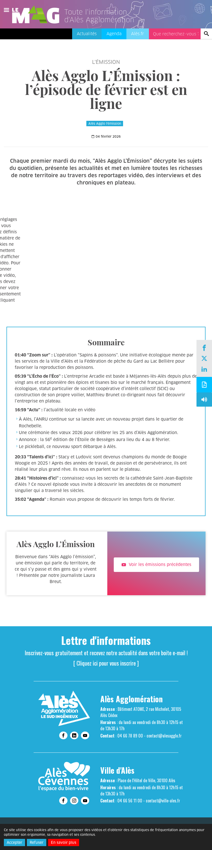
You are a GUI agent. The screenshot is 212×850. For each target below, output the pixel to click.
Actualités (87, 33)
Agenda (114, 33)
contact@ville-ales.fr (163, 800)
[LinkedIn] (204, 369)
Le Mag (38, 14)
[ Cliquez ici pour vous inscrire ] (106, 663)
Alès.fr (137, 33)
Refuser (36, 842)
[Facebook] (204, 348)
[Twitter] (204, 359)
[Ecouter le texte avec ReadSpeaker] (204, 401)
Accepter (14, 842)
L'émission (106, 62)
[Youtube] (85, 735)
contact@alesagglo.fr (164, 736)
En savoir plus (63, 842)
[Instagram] (74, 800)
